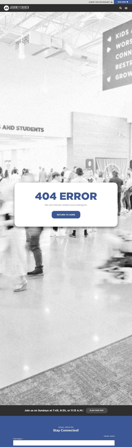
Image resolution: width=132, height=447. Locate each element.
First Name (18, 439)
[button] (120, 8)
